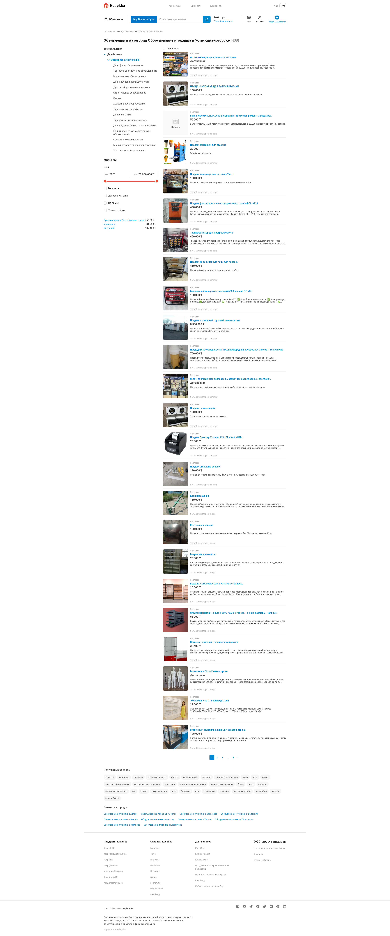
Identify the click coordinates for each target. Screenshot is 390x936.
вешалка (224, 791)
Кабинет (260, 22)
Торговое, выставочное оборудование (135, 70)
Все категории (146, 19)
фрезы (143, 791)
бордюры (185, 791)
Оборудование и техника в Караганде (198, 814)
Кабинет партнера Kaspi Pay (209, 886)
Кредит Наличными (113, 883)
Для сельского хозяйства (127, 109)
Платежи (154, 859)
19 (232, 757)
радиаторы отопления (222, 784)
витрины (109, 228)
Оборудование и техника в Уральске (122, 825)
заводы (275, 791)
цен (197, 791)
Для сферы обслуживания (128, 65)
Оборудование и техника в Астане (120, 814)
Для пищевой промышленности (131, 81)
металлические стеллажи (147, 784)
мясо (245, 777)
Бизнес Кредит (202, 854)
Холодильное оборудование (129, 103)
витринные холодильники (193, 784)
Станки (117, 98)
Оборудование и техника (125, 59)
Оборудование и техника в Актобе (121, 819)
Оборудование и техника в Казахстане (163, 825)
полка (265, 777)
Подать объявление (277, 22)
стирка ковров (159, 791)
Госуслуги (155, 883)
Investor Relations (262, 860)
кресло (174, 777)
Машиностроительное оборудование (134, 145)
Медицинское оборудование (129, 76)
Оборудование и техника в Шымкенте (239, 814)
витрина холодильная (227, 777)
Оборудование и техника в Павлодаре (234, 819)
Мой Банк (155, 865)
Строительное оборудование (129, 92)
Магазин (154, 848)
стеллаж (262, 784)
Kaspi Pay (200, 848)
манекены (109, 224)
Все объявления (113, 48)
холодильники (190, 777)
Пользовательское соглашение (269, 848)
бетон (241, 784)
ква (134, 791)
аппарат (206, 777)
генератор (170, 784)
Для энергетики (122, 114)
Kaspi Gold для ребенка (115, 854)
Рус (283, 5)
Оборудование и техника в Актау (157, 819)
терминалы (209, 791)
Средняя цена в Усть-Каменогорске (124, 220)
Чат (249, 22)
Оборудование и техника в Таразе (194, 819)
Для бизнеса (114, 54)
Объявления (116, 19)
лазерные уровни (242, 791)
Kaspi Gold (109, 848)
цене (174, 791)
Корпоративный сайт (114, 929)
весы (251, 784)
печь (255, 777)
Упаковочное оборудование (129, 150)
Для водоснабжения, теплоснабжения (134, 125)
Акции (153, 877)
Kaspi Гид (155, 894)
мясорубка (261, 791)
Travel (153, 854)
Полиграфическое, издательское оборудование (132, 133)
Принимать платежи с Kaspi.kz (210, 874)
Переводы (155, 871)
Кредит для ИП (111, 877)
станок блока (112, 798)
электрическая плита (116, 791)
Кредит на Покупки (113, 871)
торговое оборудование (117, 784)
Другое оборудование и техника (131, 87)
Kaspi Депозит (111, 865)
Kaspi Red (108, 859)
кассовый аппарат (157, 777)
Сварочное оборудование (128, 139)
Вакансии (258, 854)
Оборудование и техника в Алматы (158, 814)
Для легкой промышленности (130, 120)
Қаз (276, 5)
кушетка (109, 777)
